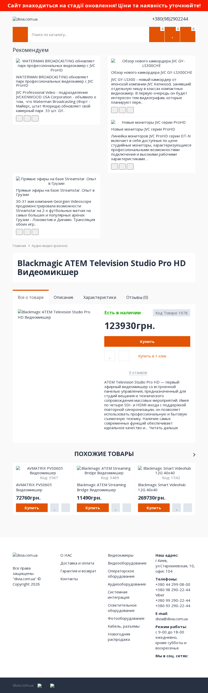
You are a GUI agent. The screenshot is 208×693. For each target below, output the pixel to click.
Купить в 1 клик (152, 355)
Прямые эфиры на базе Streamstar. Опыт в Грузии (55, 192)
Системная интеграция (118, 594)
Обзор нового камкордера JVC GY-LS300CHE (151, 72)
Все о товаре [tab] (31, 297)
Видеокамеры (120, 555)
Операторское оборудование (121, 573)
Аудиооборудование (127, 584)
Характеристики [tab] (99, 297)
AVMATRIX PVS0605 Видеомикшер (34, 487)
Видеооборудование (127, 563)
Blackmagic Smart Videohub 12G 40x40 (162, 487)
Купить (147, 341)
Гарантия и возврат (78, 570)
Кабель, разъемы (124, 626)
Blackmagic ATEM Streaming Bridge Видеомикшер (101, 487)
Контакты (69, 578)
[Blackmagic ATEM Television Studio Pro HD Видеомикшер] (61, 314)
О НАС (66, 555)
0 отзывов (138, 372)
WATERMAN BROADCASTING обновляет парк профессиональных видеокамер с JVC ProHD (54, 81)
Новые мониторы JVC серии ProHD (143, 129)
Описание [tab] (63, 297)
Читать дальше (164, 427)
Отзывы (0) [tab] (137, 297)
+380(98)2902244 (170, 19)
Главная (19, 245)
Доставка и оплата (77, 563)
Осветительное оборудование (122, 608)
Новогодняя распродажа (119, 636)
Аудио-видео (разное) (49, 245)
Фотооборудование (126, 618)
